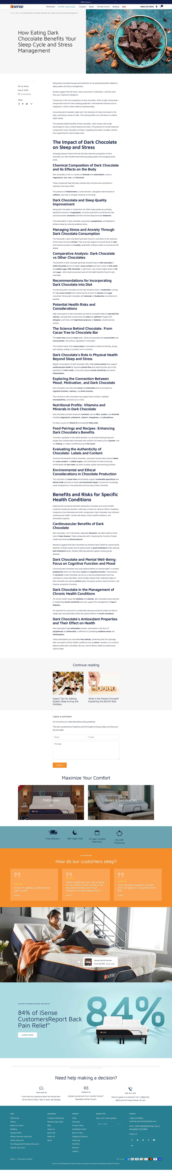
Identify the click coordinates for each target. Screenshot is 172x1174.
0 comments (26, 94)
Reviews (75, 1148)
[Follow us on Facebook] (132, 1140)
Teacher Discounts (17, 1148)
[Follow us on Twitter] (137, 1140)
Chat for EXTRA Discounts (86, 2)
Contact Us (72, 1096)
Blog (17, 13)
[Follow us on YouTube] (154, 1140)
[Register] (118, 1124)
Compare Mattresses (55, 1118)
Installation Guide (79, 1129)
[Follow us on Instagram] (143, 1140)
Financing (76, 1140)
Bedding (116, 7)
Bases (91, 7)
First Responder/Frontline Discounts (24, 1144)
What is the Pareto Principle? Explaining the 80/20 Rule (103, 700)
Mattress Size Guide (55, 1122)
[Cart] (161, 7)
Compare (82, 7)
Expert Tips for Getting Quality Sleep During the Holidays (65, 701)
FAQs (74, 1118)
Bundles (66, 7)
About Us (51, 1129)
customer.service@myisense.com (142, 1121)
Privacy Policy (101, 727)
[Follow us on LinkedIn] (132, 1145)
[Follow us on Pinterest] (148, 1140)
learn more (28, 1035)
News (49, 1140)
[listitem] (19, 104)
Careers (75, 1151)
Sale (124, 7)
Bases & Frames (16, 1125)
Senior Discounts (17, 1140)
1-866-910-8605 (136, 1118)
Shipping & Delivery (80, 1136)
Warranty (76, 1122)
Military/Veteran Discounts (21, 1136)
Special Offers (16, 1133)
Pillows (13, 1122)
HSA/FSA (76, 1144)
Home (12, 13)
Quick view (110, 964)
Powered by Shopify (25, 1159)
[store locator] (156, 7)
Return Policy (77, 1133)
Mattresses (50, 7)
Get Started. (56, 1100)
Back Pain (51, 1133)
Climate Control (103, 7)
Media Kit (51, 1136)
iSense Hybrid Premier (103, 960)
